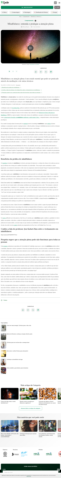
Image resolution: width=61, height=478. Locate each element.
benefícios (5, 163)
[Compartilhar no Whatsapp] (36, 72)
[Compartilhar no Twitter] (46, 72)
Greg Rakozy (32, 64)
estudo (15, 225)
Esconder (18, 85)
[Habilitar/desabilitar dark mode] (9, 71)
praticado (26, 123)
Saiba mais (28, 476)
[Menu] (59, 2)
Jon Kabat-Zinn (15, 108)
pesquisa (5, 246)
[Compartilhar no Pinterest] (51, 72)
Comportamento (26, 16)
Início (20, 16)
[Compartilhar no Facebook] (41, 72)
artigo (4, 218)
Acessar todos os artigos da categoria (30, 408)
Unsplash (37, 64)
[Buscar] (55, 2)
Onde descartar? (28, 7)
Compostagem (15, 12)
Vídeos (5, 12)
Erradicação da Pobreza (42, 12)
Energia (55, 12)
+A (12, 71)
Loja (58, 7)
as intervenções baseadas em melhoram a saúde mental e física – (22, 117)
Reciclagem (27, 12)
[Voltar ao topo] (58, 470)
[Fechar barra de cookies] (59, 476)
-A (16, 71)
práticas (49, 123)
